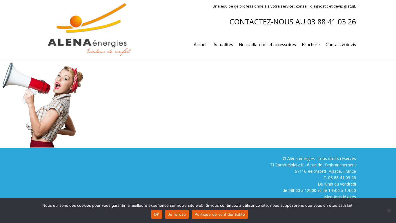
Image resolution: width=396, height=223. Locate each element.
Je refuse (177, 214)
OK (156, 214)
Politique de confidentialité (220, 214)
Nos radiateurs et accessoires (267, 44)
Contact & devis (341, 44)
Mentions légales (340, 196)
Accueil (201, 44)
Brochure (311, 44)
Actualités (223, 44)
